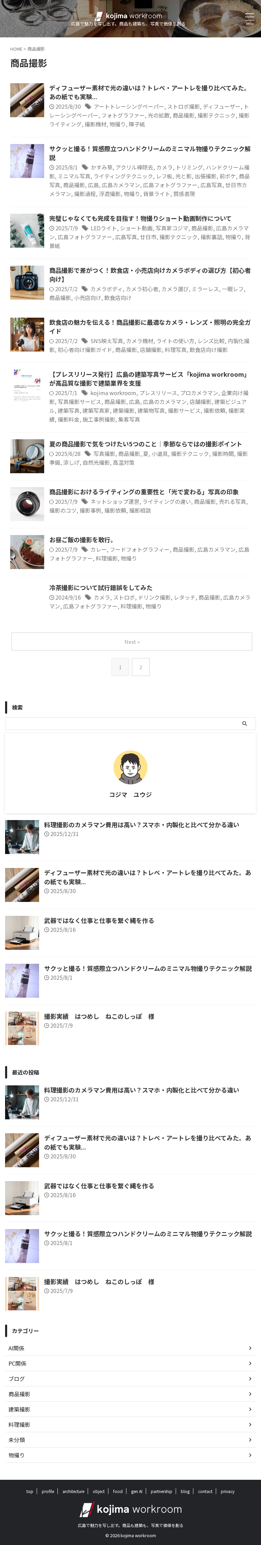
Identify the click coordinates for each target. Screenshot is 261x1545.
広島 (93, 185)
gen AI (136, 1491)
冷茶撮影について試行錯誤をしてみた (101, 587)
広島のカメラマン (165, 401)
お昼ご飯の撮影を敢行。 (83, 539)
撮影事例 (90, 510)
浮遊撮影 (110, 194)
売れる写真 (232, 501)
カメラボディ (106, 289)
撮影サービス (184, 410)
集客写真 (129, 419)
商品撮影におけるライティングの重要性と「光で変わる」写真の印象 (144, 491)
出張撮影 (205, 176)
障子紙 (137, 124)
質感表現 (184, 194)
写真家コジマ (172, 228)
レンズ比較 (211, 341)
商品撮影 (183, 115)
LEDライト (104, 228)
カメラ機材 (139, 341)
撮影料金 (69, 419)
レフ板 (164, 176)
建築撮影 (124, 410)
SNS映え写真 (106, 341)
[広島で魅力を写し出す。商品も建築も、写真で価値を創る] (128, 16)
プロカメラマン (199, 393)
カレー (98, 549)
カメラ (164, 167)
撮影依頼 (214, 410)
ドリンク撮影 (154, 597)
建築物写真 (151, 410)
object (99, 1491)
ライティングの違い (166, 501)
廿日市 (148, 237)
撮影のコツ (62, 510)
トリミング (189, 167)
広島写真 (211, 185)
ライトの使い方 (175, 341)
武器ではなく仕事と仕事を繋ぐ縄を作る (99, 920)
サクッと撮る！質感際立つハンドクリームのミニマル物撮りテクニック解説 (148, 968)
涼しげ (71, 462)
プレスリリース (158, 393)
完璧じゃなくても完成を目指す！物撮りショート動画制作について (140, 218)
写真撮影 (104, 453)
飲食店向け (118, 298)
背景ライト (156, 194)
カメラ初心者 (142, 289)
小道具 (160, 453)
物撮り (117, 124)
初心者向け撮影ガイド (85, 349)
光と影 (183, 176)
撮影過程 (85, 194)
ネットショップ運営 (114, 501)
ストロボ (124, 597)
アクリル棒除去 (134, 167)
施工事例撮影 (99, 419)
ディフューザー (222, 106)
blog (185, 1491)
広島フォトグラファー (170, 185)
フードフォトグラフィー (140, 549)
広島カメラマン (121, 185)
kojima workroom (113, 393)
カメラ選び (175, 289)
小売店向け (87, 298)
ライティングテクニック (123, 176)
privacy (227, 1491)
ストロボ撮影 (183, 106)
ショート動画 (136, 228)
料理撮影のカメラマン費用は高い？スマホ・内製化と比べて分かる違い (141, 824)
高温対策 (124, 462)
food (118, 1491)
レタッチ (184, 597)
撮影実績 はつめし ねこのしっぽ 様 (99, 1016)
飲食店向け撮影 (209, 349)
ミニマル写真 (74, 176)
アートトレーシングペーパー (129, 106)
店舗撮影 (151, 349)
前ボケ (228, 176)
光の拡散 (159, 115)
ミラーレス (205, 289)
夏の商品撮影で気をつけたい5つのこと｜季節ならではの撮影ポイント (145, 443)
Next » (132, 641)
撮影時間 (223, 453)
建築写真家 (96, 410)
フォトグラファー (123, 115)
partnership (161, 1491)
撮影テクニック (216, 115)
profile (48, 1491)
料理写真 (176, 349)
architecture (73, 1491)
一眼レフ (233, 289)
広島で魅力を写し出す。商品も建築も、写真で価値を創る (131, 1525)
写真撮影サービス (79, 401)
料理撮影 (107, 558)
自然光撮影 (96, 462)
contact (205, 1491)
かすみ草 (101, 167)
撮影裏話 (211, 237)
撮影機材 (95, 124)
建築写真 (69, 410)
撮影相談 (140, 510)
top (30, 1491)
